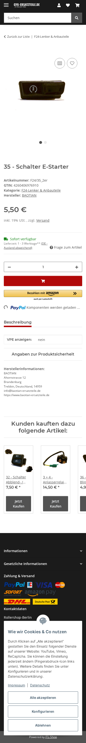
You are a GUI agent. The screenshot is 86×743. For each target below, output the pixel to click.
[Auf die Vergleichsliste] (59, 63)
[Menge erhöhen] (76, 267)
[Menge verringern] (9, 267)
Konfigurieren (43, 711)
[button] (59, 5)
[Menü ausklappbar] (6, 3)
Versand (42, 220)
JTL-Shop (51, 737)
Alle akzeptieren (43, 698)
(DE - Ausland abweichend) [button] (26, 245)
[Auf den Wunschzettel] (72, 63)
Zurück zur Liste (18, 36)
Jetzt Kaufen (18, 503)
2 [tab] (45, 142)
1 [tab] (40, 142)
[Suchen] (76, 18)
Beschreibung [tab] (18, 322)
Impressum (16, 685)
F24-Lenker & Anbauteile (41, 190)
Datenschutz (40, 685)
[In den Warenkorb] (7, 51)
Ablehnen (43, 725)
